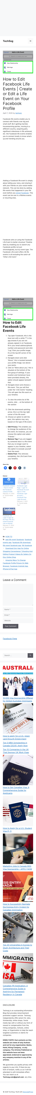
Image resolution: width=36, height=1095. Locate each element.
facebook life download (21, 542)
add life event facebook (14, 540)
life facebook (27, 545)
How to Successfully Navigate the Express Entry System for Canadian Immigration (16, 907)
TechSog (8, 41)
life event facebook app (12, 545)
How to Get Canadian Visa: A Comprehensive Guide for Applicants (16, 790)
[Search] (30, 655)
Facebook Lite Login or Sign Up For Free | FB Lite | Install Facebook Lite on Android (8, 519)
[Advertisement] (18, 18)
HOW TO (8, 537)
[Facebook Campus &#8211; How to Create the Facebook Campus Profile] (9, 481)
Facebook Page (10, 638)
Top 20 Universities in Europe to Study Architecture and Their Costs (17, 948)
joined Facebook (22, 193)
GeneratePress (28, 1092)
